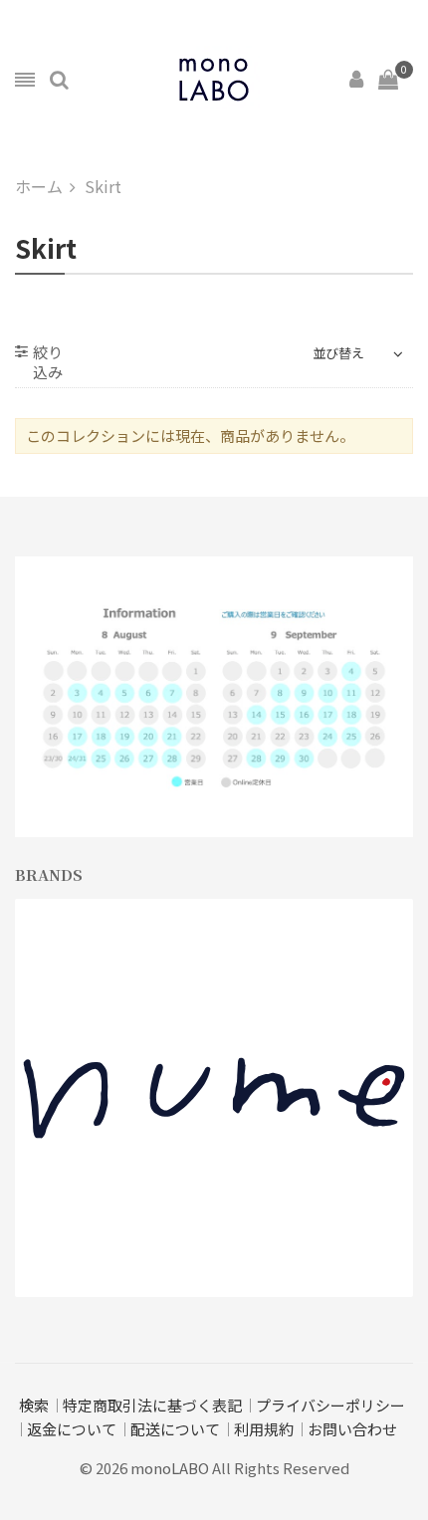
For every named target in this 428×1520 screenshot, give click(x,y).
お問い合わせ (352, 1428)
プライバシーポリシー (330, 1405)
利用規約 (264, 1428)
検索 (34, 1405)
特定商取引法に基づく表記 (152, 1405)
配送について (175, 1428)
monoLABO (169, 1467)
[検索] (59, 80)
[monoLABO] (214, 79)
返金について (71, 1428)
